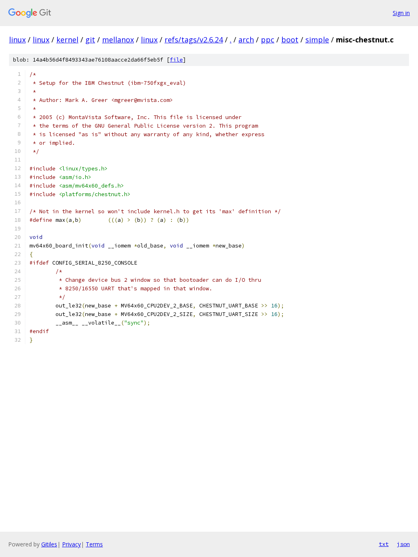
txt (384, 544)
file (176, 59)
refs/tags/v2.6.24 (194, 39)
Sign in (401, 13)
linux (17, 39)
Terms (94, 544)
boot (289, 39)
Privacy (71, 544)
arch (246, 39)
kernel (67, 39)
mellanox (118, 39)
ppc (267, 39)
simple (317, 39)
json (403, 544)
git (90, 39)
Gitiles (49, 544)
